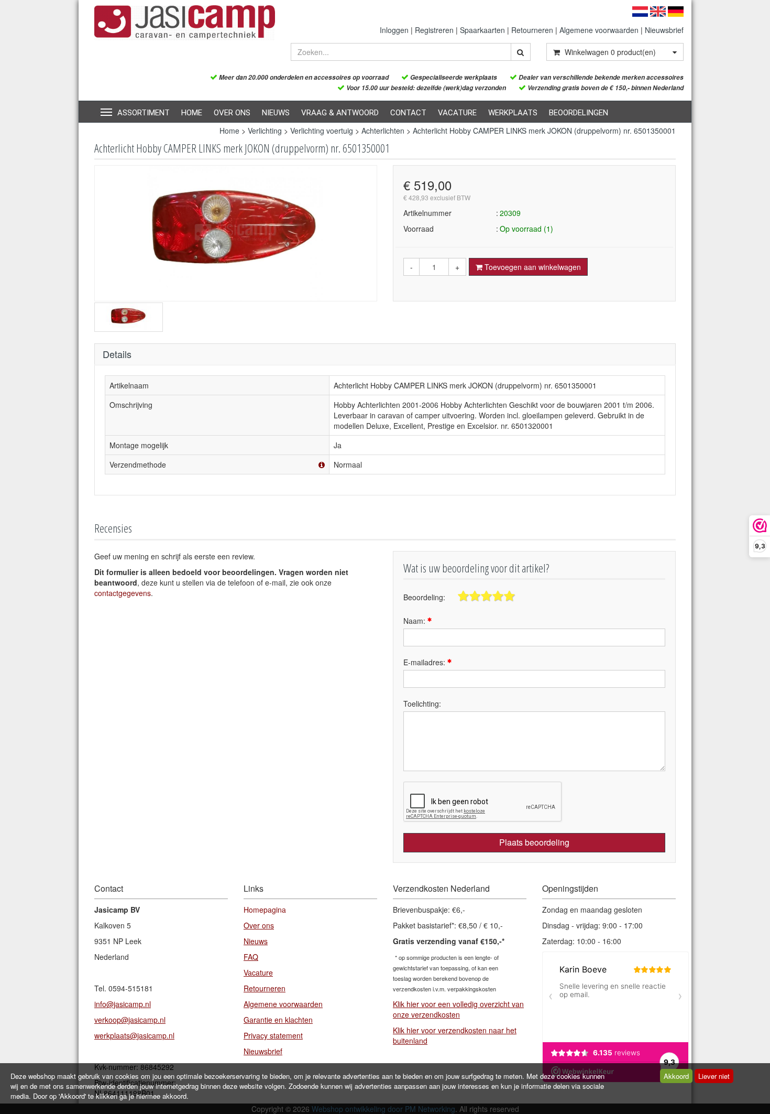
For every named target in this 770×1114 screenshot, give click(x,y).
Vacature (457, 112)
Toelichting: (422, 703)
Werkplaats (512, 112)
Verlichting (265, 130)
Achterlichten (383, 130)
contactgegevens (122, 593)
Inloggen (394, 30)
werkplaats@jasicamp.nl (134, 1035)
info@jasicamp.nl (122, 1004)
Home (191, 112)
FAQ (251, 956)
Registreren (434, 30)
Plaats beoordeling (534, 842)
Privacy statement (273, 1035)
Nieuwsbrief (664, 30)
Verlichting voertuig (321, 130)
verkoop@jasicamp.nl (130, 1019)
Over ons (232, 112)
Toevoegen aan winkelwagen (531, 267)
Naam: (415, 620)
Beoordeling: (424, 597)
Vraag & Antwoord (340, 112)
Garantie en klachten (278, 1019)
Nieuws (276, 112)
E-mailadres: (425, 662)
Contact (408, 112)
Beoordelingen (578, 112)
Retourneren (532, 30)
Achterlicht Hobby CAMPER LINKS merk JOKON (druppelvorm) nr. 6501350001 (544, 130)
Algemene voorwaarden (599, 30)
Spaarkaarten (482, 30)
